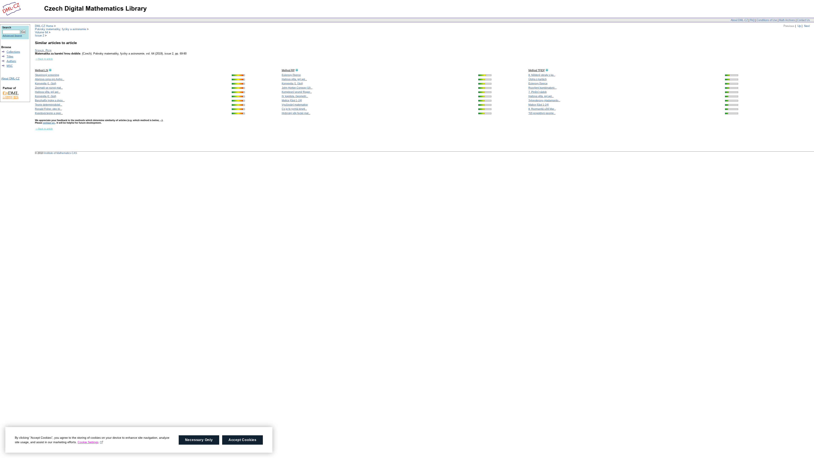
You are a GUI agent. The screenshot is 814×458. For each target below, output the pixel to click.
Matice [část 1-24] (292, 100)
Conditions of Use (767, 20)
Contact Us (803, 20)
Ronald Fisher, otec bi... (48, 109)
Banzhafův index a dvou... (50, 100)
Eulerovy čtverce (291, 75)
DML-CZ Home (44, 26)
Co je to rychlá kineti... (294, 109)
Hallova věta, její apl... (47, 92)
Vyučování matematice (295, 104)
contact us (49, 122)
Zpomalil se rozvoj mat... (49, 87)
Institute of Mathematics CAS (60, 153)
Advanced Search (12, 35)
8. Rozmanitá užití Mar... (542, 109)
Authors (11, 61)
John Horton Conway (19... (297, 87)
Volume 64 (41, 32)
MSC (10, 65)
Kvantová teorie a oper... (49, 113)
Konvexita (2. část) (45, 96)
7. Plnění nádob (537, 92)
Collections (13, 51)
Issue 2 (39, 35)
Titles (10, 56)
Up (799, 26)
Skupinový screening (47, 75)
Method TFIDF (536, 70)
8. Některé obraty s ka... (541, 75)
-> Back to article (44, 59)
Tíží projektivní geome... (542, 113)
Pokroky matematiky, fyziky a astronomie (60, 29)
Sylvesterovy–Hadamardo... (544, 100)
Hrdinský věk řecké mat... (296, 113)
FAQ (752, 20)
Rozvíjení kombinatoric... (542, 87)
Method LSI (41, 70)
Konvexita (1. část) (45, 83)
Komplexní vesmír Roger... (297, 92)
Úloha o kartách (537, 79)
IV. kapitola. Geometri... (295, 96)
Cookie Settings (88, 442)
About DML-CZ (739, 20)
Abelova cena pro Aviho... (49, 79)
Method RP (288, 70)
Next (807, 26)
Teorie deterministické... (48, 104)
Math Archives (787, 20)
